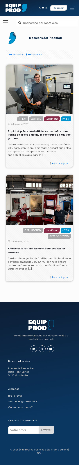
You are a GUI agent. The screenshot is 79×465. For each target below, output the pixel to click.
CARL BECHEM (32, 230)
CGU (39, 453)
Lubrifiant (52, 119)
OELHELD (36, 119)
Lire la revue (15, 395)
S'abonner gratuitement (22, 401)
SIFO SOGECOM (59, 236)
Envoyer (46, 430)
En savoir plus (60, 163)
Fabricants (34, 54)
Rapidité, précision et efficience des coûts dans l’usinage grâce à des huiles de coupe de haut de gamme (39, 134)
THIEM (22, 119)
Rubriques (15, 54)
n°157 (65, 119)
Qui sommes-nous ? (20, 407)
